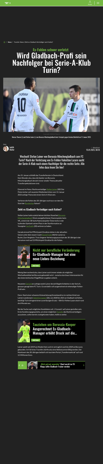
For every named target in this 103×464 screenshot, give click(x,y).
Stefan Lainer (52, 189)
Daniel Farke (47, 235)
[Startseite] (4, 42)
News (10, 42)
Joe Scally (30, 226)
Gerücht (29, 284)
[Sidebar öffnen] (98, 3)
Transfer (60, 312)
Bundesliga (29, 203)
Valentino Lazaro (39, 298)
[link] (8, 3)
